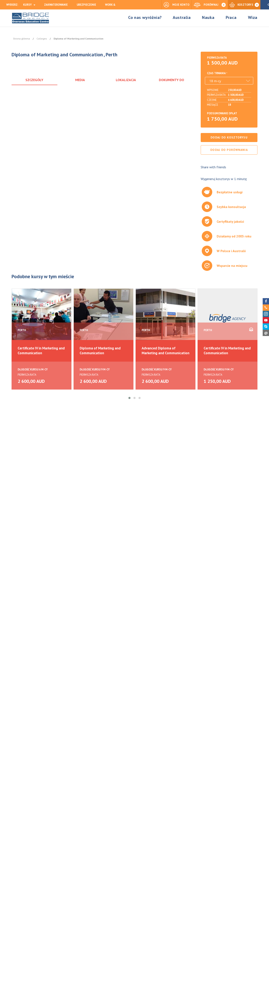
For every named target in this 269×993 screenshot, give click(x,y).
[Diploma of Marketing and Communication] (103, 318)
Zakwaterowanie (56, 5)
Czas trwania (216, 73)
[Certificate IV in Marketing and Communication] (41, 318)
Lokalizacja (126, 80)
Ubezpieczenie (86, 5)
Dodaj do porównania (229, 150)
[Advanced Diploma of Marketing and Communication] (165, 318)
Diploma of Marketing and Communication (100, 350)
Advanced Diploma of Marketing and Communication (165, 350)
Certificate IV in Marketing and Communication (41, 350)
